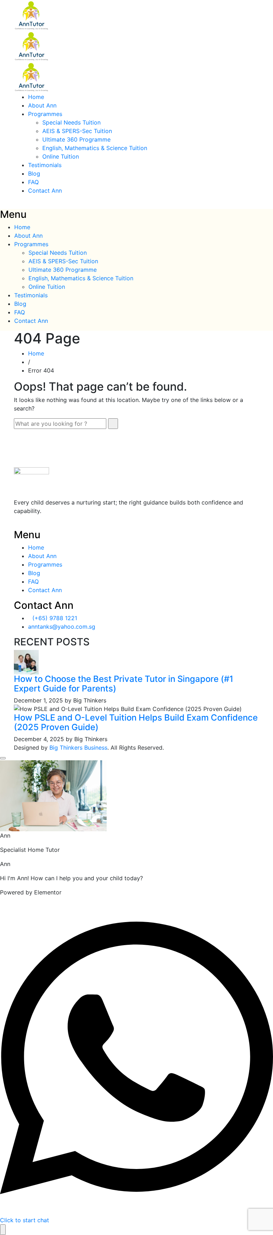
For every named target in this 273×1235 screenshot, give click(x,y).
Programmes (45, 113)
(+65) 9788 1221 (54, 618)
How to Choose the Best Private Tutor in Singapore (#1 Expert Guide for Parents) (123, 683)
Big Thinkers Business (78, 747)
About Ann (42, 105)
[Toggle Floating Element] (3, 1229)
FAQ (33, 182)
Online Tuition (60, 156)
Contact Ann (45, 190)
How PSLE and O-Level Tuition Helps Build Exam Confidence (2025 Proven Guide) (136, 722)
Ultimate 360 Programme (76, 139)
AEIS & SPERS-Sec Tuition (77, 130)
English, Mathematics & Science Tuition (94, 147)
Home (36, 96)
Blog (34, 173)
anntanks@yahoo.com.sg (61, 626)
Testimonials (44, 165)
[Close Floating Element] (3, 758)
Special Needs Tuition (71, 122)
